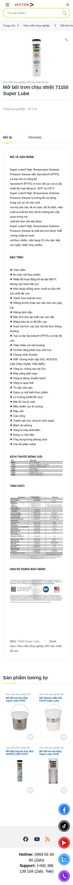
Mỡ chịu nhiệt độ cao (37, 82)
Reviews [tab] (34, 137)
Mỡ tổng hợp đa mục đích (18, 695)
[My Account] (68, 4)
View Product (29, 737)
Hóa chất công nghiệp (36, 25)
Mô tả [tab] (7, 137)
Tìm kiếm (64, 12)
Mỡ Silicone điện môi (51, 695)
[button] (66, 39)
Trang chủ (9, 25)
